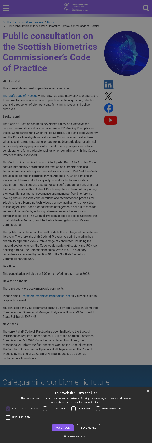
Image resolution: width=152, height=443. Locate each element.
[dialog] (76, 415)
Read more (96, 402)
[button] (75, 436)
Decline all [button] (88, 427)
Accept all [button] (63, 427)
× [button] (147, 391)
